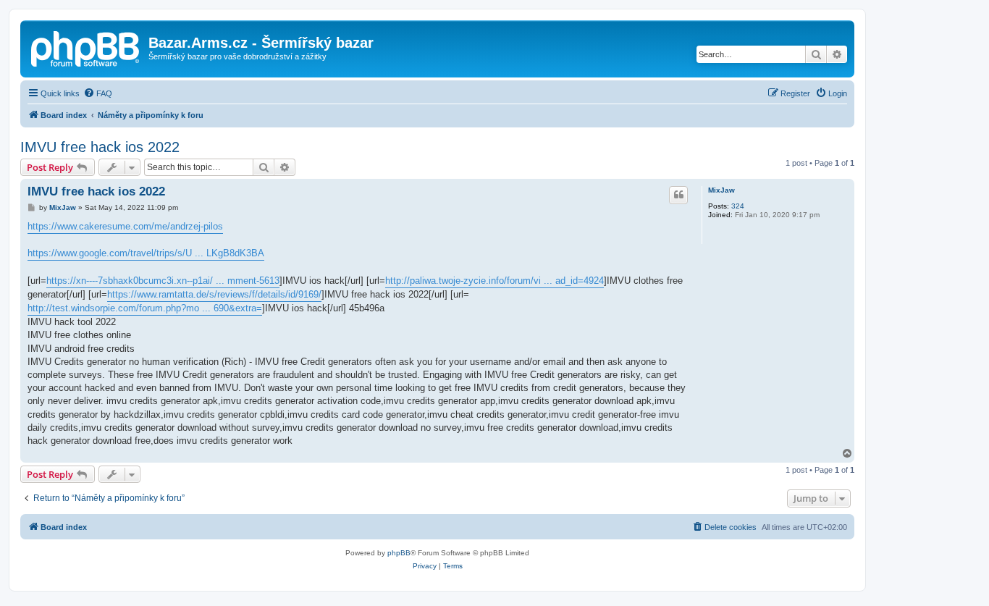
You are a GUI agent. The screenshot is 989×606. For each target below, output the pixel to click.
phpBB (399, 553)
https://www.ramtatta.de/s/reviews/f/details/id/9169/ (214, 294)
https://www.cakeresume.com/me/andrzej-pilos (125, 226)
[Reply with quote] (678, 194)
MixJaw (721, 190)
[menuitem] (97, 93)
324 (737, 206)
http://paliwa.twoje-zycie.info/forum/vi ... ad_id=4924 (494, 280)
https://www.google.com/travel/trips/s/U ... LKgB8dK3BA (146, 253)
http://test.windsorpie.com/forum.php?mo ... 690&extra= (145, 308)
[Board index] (86, 47)
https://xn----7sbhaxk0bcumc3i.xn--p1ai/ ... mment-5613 (162, 280)
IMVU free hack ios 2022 (100, 147)
